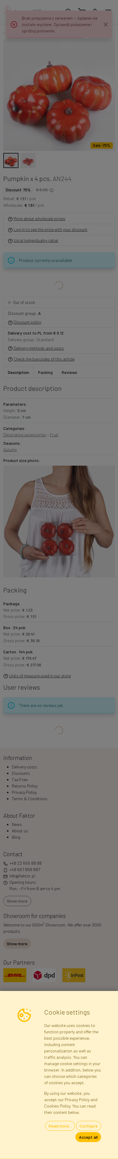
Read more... (60, 1125)
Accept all (88, 1137)
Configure (89, 1125)
